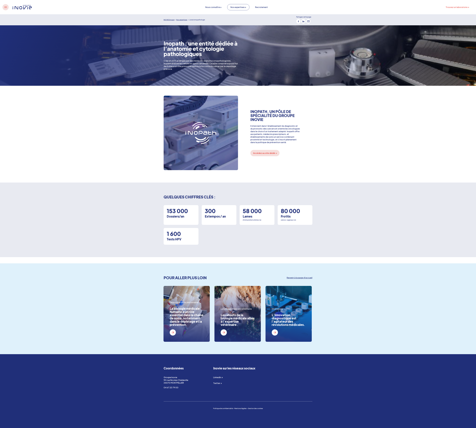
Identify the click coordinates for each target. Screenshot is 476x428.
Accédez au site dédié (265, 153)
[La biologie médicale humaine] (187, 314)
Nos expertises (237, 7)
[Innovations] (289, 314)
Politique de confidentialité (223, 408)
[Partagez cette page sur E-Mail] (308, 21)
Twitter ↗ (217, 383)
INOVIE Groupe (169, 20)
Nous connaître (212, 7)
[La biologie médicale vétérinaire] (237, 314)
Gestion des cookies (255, 408)
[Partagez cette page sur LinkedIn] (303, 21)
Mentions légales (240, 408)
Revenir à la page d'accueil (299, 277)
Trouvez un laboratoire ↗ (457, 7)
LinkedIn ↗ (218, 377)
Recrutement (261, 7)
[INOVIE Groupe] (22, 7)
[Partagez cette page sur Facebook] (298, 21)
